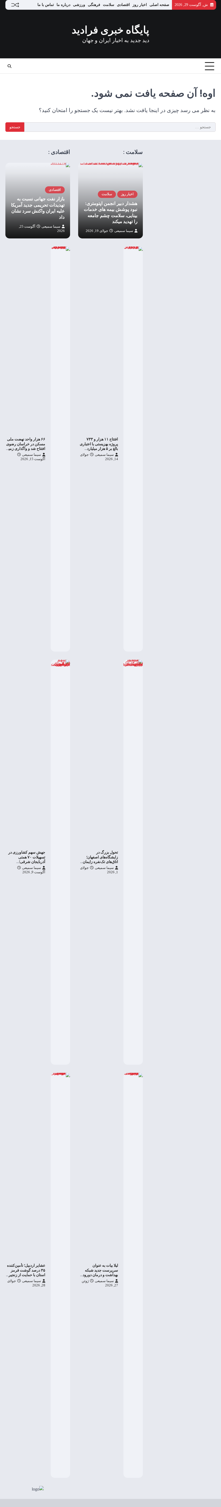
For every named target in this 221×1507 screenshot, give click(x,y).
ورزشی (79, 5)
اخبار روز (140, 5)
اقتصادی (123, 5)
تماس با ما (45, 5)
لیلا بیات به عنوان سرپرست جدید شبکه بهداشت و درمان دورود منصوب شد (100, 1272)
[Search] (9, 66)
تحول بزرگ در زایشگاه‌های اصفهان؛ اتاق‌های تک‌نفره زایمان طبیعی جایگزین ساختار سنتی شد (100, 861)
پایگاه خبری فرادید (110, 30)
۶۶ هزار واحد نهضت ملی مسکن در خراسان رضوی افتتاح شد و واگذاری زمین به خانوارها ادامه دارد (25, 446)
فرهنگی (94, 5)
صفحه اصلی (159, 5)
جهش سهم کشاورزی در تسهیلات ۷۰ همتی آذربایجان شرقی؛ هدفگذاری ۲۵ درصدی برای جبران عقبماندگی (26, 861)
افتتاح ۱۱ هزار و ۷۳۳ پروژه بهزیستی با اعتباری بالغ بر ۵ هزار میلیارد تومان (99, 446)
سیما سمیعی (123, 231)
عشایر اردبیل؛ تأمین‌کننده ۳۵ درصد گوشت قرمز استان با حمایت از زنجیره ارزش (26, 1272)
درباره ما (63, 5)
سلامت (108, 5)
